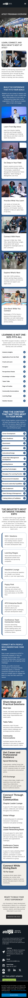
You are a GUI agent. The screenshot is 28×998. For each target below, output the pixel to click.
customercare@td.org (13, 961)
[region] (14, 989)
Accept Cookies (14, 995)
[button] (25, 3)
